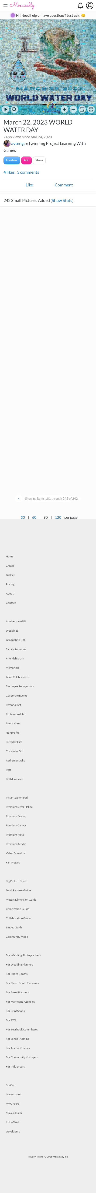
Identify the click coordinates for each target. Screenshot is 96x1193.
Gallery (10, 575)
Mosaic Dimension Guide (21, 899)
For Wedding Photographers (23, 955)
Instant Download (17, 797)
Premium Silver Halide (19, 807)
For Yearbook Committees (22, 1029)
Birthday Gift (14, 742)
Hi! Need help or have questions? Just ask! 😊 (51, 15)
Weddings (12, 630)
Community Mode (17, 936)
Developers (13, 1131)
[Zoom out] (73, 109)
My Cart (11, 1085)
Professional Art (15, 714)
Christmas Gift (14, 751)
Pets (8, 769)
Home (9, 556)
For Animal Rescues (18, 1048)
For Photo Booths (16, 974)
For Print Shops (15, 1011)
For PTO (11, 1020)
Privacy (32, 1156)
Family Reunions (16, 649)
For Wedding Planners (19, 964)
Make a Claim (14, 1113)
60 (34, 517)
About (10, 593)
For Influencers (15, 1066)
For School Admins (17, 1038)
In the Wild (12, 1122)
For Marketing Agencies (20, 1001)
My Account (13, 1094)
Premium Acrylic (16, 844)
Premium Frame (15, 816)
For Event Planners (17, 992)
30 (23, 517)
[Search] (14, 109)
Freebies (11, 160)
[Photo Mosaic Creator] (22, 5)
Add (26, 160)
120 (58, 517)
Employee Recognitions (20, 686)
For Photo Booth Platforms (22, 983)
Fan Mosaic (13, 862)
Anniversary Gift (16, 621)
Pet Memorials (14, 779)
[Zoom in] (64, 109)
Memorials (12, 667)
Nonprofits (12, 732)
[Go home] (82, 109)
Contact (11, 602)
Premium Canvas (16, 825)
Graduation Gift (15, 640)
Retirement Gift (15, 760)
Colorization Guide (17, 909)
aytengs (18, 143)
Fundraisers (13, 723)
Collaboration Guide (18, 918)
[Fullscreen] (91, 109)
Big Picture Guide (16, 881)
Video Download (16, 853)
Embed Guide (14, 927)
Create (10, 565)
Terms (40, 1156)
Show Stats (62, 200)
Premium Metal (15, 834)
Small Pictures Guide (18, 890)
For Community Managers (22, 1057)
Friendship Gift (15, 658)
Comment (64, 184)
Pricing (10, 584)
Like (29, 184)
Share (39, 160)
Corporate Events (16, 695)
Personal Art (13, 705)
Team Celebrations (17, 677)
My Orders (12, 1103)
